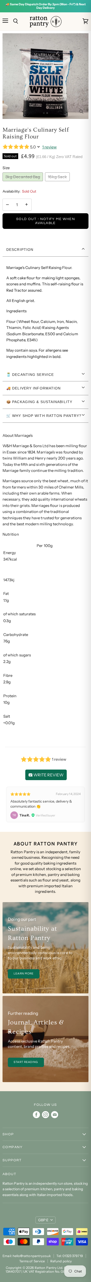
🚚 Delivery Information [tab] (33, 388)
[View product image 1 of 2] (44, 113)
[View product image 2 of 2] (47, 113)
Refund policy (61, 1261)
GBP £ (43, 1220)
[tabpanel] (45, 312)
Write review (48, 774)
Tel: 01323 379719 (69, 1256)
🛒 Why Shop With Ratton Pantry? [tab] (43, 416)
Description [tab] (19, 250)
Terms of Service (32, 1261)
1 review (49, 146)
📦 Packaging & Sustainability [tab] (39, 402)
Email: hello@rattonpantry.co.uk (27, 1256)
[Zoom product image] (81, 111)
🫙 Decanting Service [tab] (30, 375)
